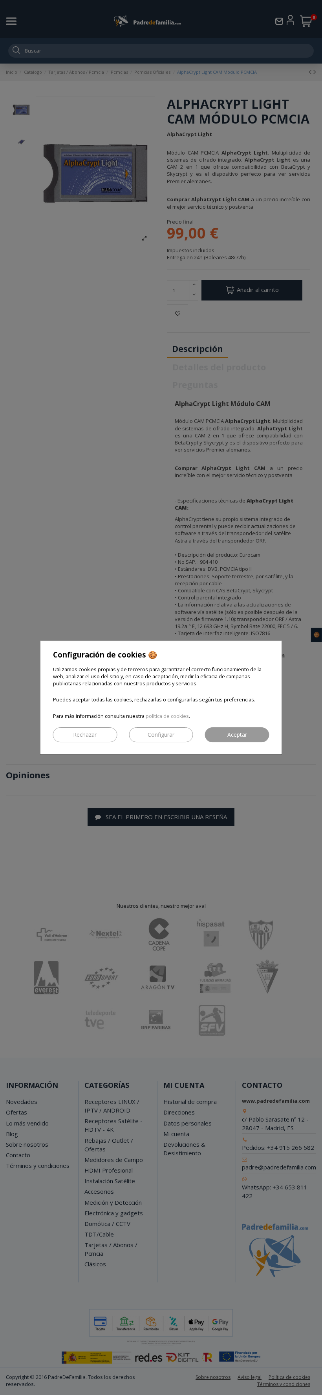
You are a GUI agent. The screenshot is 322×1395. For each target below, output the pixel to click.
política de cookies (167, 716)
